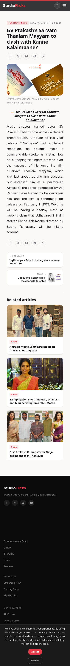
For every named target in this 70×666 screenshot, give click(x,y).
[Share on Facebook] (10, 56)
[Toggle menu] (64, 5)
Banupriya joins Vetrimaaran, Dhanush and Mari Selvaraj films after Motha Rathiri (34, 403)
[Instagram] (15, 503)
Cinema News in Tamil (16, 541)
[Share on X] (18, 56)
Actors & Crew (12, 620)
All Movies (9, 614)
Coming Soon (11, 589)
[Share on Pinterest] (34, 56)
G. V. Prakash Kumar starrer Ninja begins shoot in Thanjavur (31, 454)
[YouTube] (31, 503)
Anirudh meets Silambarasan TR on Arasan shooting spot (32, 348)
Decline (35, 660)
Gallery (8, 547)
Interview (9, 553)
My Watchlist (10, 595)
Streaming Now (12, 582)
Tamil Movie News (17, 23)
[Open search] (57, 5)
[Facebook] (7, 503)
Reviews (8, 566)
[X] (23, 503)
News (14, 342)
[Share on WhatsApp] (26, 56)
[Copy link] (43, 56)
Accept (35, 651)
